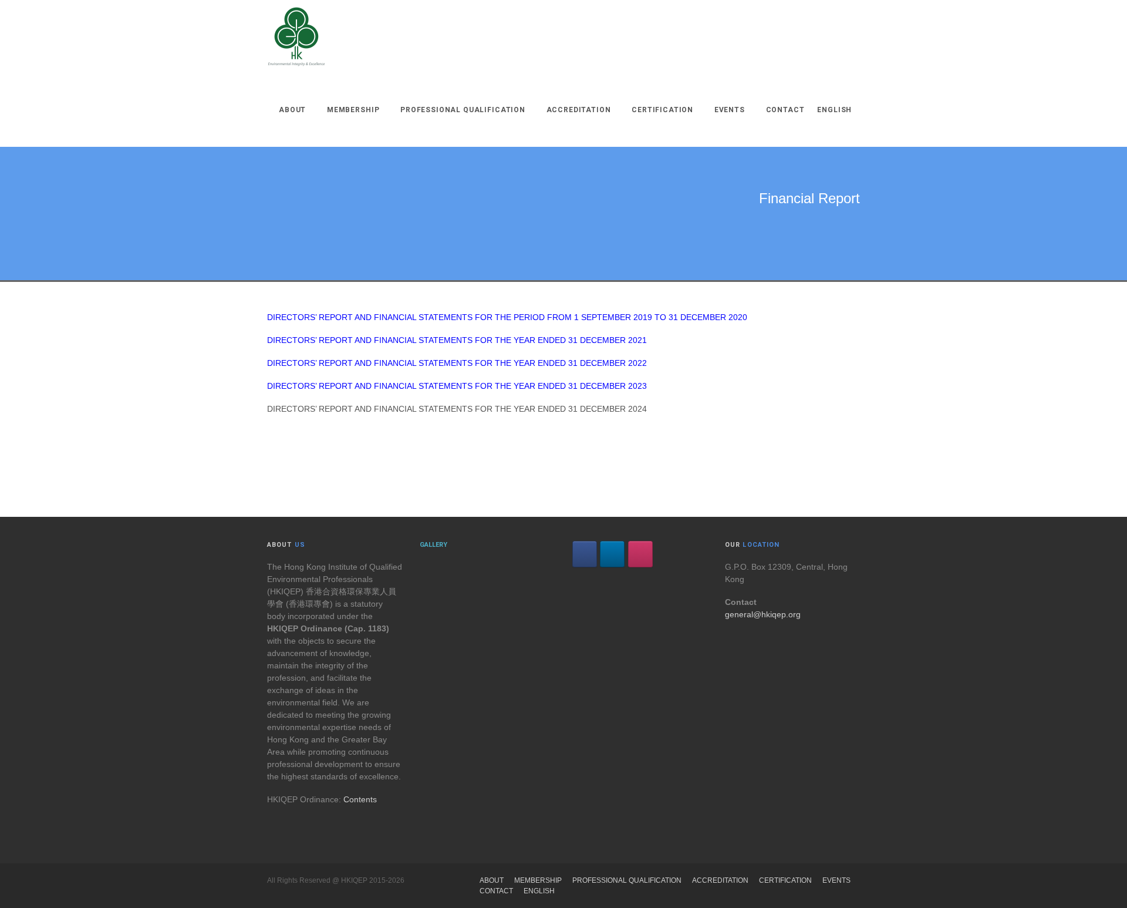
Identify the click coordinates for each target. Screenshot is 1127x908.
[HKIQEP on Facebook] (584, 554)
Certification (662, 110)
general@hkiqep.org (763, 614)
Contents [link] (360, 799)
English (834, 110)
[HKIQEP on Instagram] (640, 554)
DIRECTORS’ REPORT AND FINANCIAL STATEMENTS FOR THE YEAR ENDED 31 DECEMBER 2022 (457, 363)
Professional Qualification (462, 110)
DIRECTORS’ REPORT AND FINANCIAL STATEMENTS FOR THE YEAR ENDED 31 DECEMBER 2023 (457, 386)
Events (729, 110)
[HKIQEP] (296, 36)
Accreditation (578, 110)
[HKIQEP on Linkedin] (612, 554)
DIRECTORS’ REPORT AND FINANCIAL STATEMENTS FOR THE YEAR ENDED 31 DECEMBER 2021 (457, 340)
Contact (785, 110)
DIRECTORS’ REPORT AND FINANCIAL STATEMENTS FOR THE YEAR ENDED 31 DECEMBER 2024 (457, 408)
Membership (353, 110)
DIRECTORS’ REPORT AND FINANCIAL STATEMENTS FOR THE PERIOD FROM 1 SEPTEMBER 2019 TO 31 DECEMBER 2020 (507, 317)
